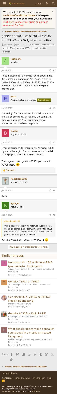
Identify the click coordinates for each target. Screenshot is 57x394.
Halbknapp (13, 339)
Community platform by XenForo (27, 386)
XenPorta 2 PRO (8, 391)
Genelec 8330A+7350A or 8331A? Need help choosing (29, 298)
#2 (54, 108)
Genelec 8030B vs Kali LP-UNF (27, 313)
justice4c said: (10, 221)
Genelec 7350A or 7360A (23, 281)
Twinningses (13, 269)
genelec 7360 (9, 48)
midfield (6, 51)
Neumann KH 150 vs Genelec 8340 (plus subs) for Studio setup (30, 264)
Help (49, 377)
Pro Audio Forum (23, 303)
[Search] (53, 3)
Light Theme (10, 373)
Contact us (7, 377)
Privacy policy (38, 377)
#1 (54, 70)
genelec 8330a (23, 48)
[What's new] (47, 3)
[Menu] (4, 3)
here (12, 21)
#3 (54, 142)
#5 (54, 214)
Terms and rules (22, 377)
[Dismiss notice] (52, 12)
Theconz (12, 284)
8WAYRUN (36, 391)
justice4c (8, 44)
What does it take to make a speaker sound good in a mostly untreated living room (31, 332)
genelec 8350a (39, 48)
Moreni (11, 303)
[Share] (50, 70)
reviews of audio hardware (19, 15)
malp (10, 316)
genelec (35, 44)
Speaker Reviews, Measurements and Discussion (31, 270)
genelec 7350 (48, 44)
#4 (54, 190)
